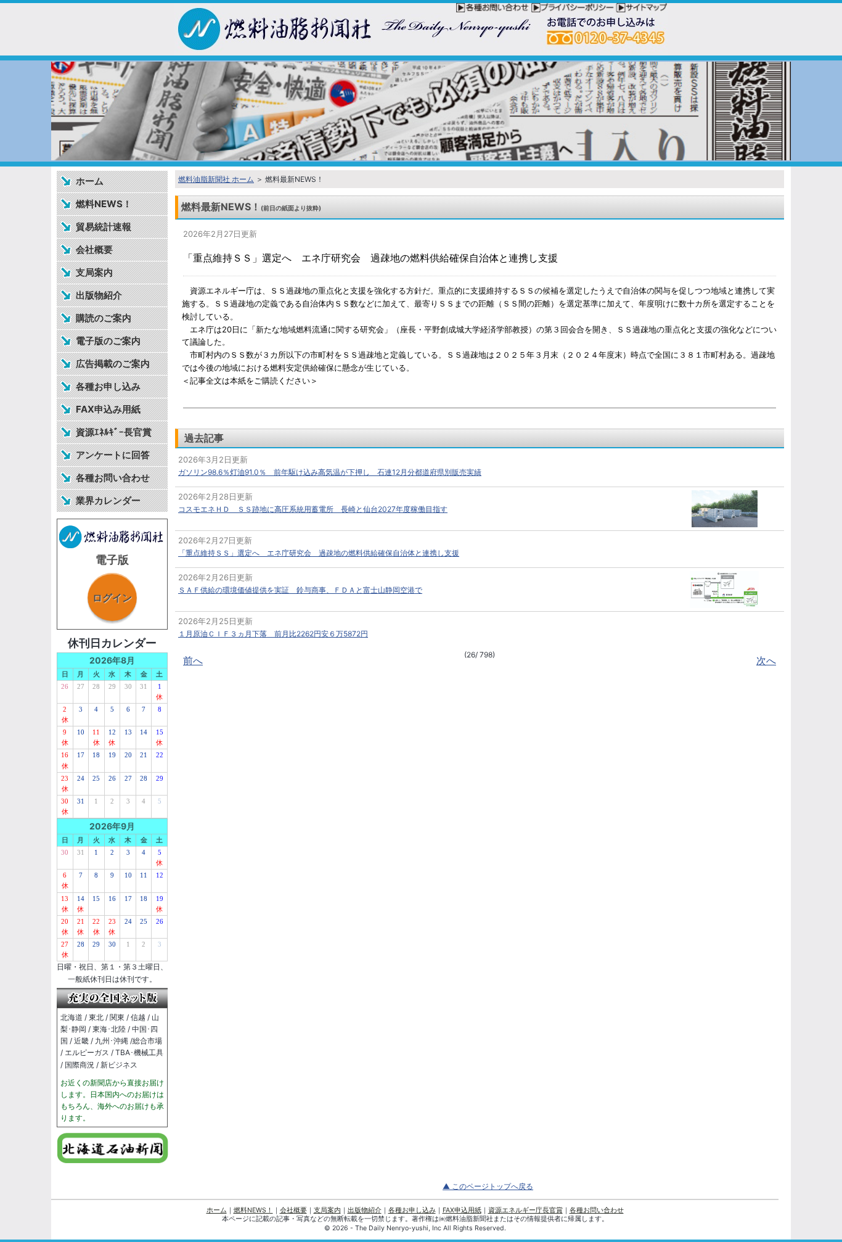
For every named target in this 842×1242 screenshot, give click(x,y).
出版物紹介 (99, 295)
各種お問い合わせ (113, 477)
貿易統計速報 (103, 226)
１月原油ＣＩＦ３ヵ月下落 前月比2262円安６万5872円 (273, 633)
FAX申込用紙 (462, 1210)
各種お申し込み (108, 386)
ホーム (90, 181)
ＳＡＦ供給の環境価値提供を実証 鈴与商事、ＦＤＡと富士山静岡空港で (300, 589)
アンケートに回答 (113, 455)
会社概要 (94, 249)
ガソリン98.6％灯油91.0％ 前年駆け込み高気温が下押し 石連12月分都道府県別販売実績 (329, 472)
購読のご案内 (103, 318)
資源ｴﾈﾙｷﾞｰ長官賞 (114, 432)
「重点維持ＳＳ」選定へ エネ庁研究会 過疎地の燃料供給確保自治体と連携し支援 (318, 552)
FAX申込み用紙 (108, 409)
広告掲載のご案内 (113, 363)
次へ (766, 660)
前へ (193, 660)
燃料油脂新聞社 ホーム (216, 179)
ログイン (112, 597)
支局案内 (94, 272)
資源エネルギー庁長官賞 (525, 1210)
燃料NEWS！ (104, 204)
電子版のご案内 (108, 341)
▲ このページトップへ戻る (488, 1186)
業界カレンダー (108, 500)
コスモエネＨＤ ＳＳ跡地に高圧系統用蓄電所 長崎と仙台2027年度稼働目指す (313, 509)
